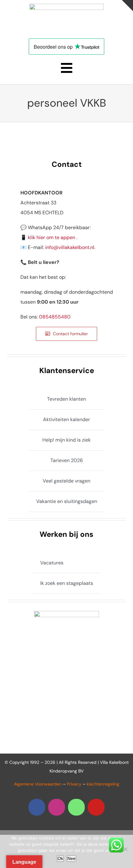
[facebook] (36, 807)
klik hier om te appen (51, 237)
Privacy (74, 784)
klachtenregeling (103, 784)
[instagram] (56, 807)
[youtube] (96, 807)
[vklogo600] (66, 6)
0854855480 (55, 317)
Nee (71, 858)
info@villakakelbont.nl (69, 247)
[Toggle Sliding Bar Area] (127, 5)
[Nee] (125, 849)
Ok (60, 858)
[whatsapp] (76, 807)
